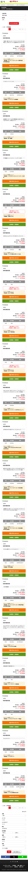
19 (22, 29)
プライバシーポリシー (9, 866)
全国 (3, 845)
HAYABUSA (6, 38)
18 (19, 29)
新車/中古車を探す (10, 5)
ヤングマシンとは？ (7, 865)
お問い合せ (21, 866)
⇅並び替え (4, 13)
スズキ (4, 35)
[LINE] (22, 857)
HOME (4, 5)
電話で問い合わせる (14, 65)
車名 (3, 826)
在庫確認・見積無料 (14, 70)
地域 (3, 843)
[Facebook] (5, 857)
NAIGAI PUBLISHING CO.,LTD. (13, 869)
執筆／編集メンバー (21, 865)
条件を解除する (16, 851)
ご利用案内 (14, 865)
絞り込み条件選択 (14, 23)
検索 (9, 851)
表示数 (3, 17)
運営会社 (16, 866)
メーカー (4, 818)
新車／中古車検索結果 (21, 5)
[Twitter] (14, 857)
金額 (3, 835)
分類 (3, 813)
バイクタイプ (4, 822)
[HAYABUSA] (14, 33)
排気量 (3, 839)
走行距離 (4, 830)
